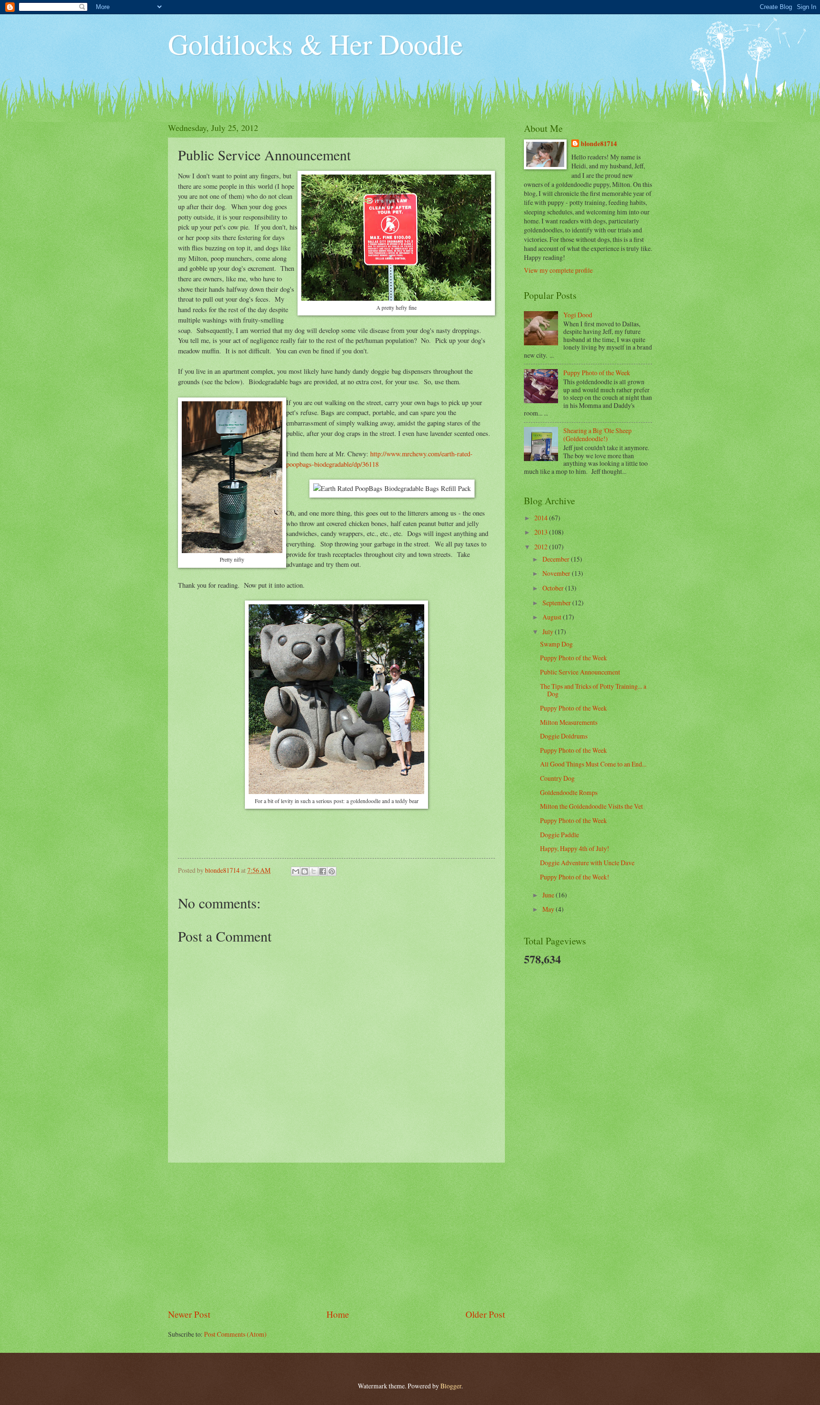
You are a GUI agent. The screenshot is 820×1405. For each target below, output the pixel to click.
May (549, 909)
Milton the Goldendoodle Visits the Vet (591, 806)
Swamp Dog (556, 643)
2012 (541, 546)
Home (337, 1314)
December (556, 559)
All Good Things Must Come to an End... (593, 763)
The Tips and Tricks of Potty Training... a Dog (593, 690)
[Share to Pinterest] (331, 871)
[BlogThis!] (304, 871)
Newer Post (189, 1314)
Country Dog (557, 778)
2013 (541, 531)
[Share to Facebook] (322, 871)
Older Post (485, 1314)
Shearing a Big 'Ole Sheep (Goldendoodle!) (597, 434)
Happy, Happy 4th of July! (574, 848)
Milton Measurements (568, 722)
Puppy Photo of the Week (596, 372)
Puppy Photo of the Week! (574, 876)
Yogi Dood (577, 314)
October (553, 587)
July (548, 631)
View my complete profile (558, 270)
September (557, 602)
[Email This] (295, 871)
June (549, 894)
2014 (541, 517)
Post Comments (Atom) (235, 1334)
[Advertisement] (336, 1235)
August (552, 616)
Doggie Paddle (559, 834)
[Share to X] (313, 871)
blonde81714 (223, 870)
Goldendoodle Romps (568, 792)
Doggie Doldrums (563, 735)
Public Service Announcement (580, 671)
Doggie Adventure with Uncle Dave (587, 862)
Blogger (450, 1385)
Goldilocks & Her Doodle (315, 44)
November (557, 573)
